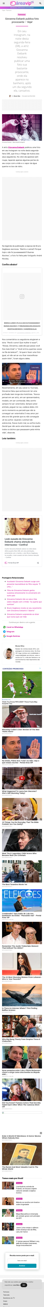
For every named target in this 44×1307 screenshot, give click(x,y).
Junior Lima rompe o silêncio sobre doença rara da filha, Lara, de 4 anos (27, 1230)
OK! (24, 1285)
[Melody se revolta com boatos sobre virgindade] (8, 1201)
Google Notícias (13, 636)
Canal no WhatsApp (14, 627)
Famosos (8, 10)
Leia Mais (16, 1285)
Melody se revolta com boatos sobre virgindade (28, 1203)
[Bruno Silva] (10, 96)
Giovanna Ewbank (24, 333)
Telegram (10, 631)
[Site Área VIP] (22, 3)
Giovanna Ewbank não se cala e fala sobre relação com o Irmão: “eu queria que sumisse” (24, 601)
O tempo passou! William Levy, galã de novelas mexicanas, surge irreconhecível (27, 1243)
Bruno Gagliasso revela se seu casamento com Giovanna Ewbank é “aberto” (24, 609)
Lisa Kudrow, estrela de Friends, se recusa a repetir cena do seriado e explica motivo (26, 1190)
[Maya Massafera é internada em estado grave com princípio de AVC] (8, 1213)
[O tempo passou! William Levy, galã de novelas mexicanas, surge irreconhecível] (8, 1240)
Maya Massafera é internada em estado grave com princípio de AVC (28, 1216)
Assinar (22, 1266)
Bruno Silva (17, 96)
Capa (3, 10)
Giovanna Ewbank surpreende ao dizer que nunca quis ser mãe (23, 615)
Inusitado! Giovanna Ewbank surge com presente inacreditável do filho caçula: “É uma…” (23, 584)
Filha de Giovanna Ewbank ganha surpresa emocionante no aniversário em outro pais (23, 593)
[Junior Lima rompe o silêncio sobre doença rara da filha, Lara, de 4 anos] (8, 1226)
